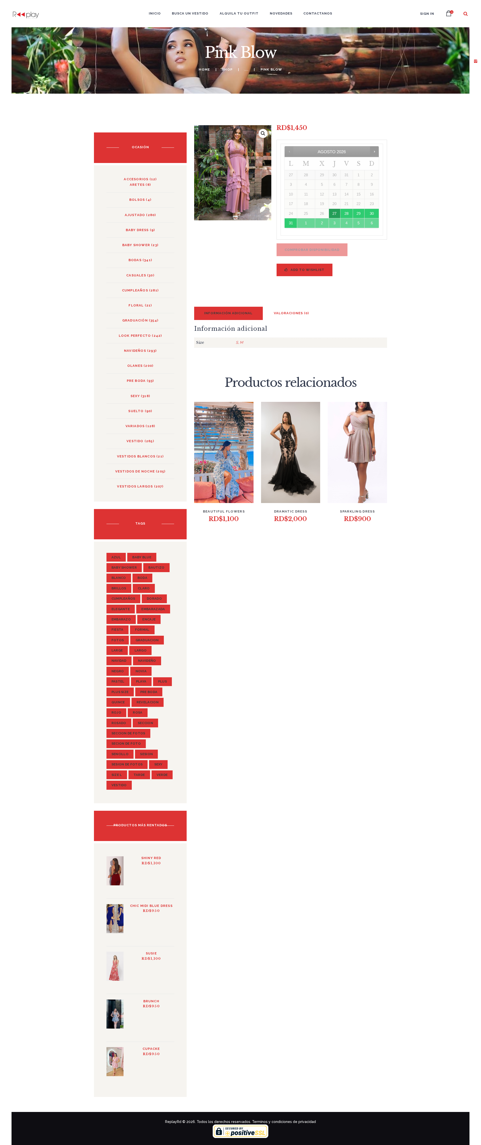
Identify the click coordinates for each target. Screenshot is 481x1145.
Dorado (154, 598)
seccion (145, 723)
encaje (149, 619)
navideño (147, 661)
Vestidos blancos (136, 456)
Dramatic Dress (290, 511)
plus (162, 681)
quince (118, 702)
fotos (117, 640)
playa (141, 681)
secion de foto (126, 743)
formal (142, 629)
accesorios (136, 179)
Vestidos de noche (135, 471)
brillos (118, 588)
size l (116, 775)
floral (136, 305)
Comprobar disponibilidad (312, 250)
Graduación (135, 320)
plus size (120, 692)
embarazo (121, 619)
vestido (135, 441)
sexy (158, 764)
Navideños (135, 351)
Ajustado (135, 215)
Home (204, 69)
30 (372, 213)
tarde (139, 775)
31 (291, 223)
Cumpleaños (135, 290)
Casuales (136, 275)
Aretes (137, 185)
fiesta (117, 629)
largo (141, 650)
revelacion (148, 702)
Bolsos (137, 200)
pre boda (148, 692)
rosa (137, 712)
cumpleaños (123, 598)
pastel (118, 681)
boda (142, 578)
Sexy (135, 396)
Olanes (135, 366)
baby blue (141, 557)
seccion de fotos (128, 733)
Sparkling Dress (357, 511)
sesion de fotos (127, 764)
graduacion (147, 640)
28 (346, 213)
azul (116, 557)
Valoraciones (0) (291, 313)
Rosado (118, 723)
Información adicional (228, 313)
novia (141, 671)
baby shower (136, 245)
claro (144, 588)
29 (358, 213)
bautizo (156, 567)
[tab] (228, 313)
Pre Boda (136, 381)
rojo (116, 712)
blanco (118, 578)
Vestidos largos (135, 486)
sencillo (120, 754)
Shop (227, 69)
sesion (146, 754)
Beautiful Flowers (224, 511)
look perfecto (135, 336)
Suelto (136, 411)
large (117, 650)
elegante (120, 609)
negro (117, 671)
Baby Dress (137, 230)
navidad (119, 661)
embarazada (153, 609)
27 (334, 213)
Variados (135, 426)
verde (162, 775)
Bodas (135, 260)
